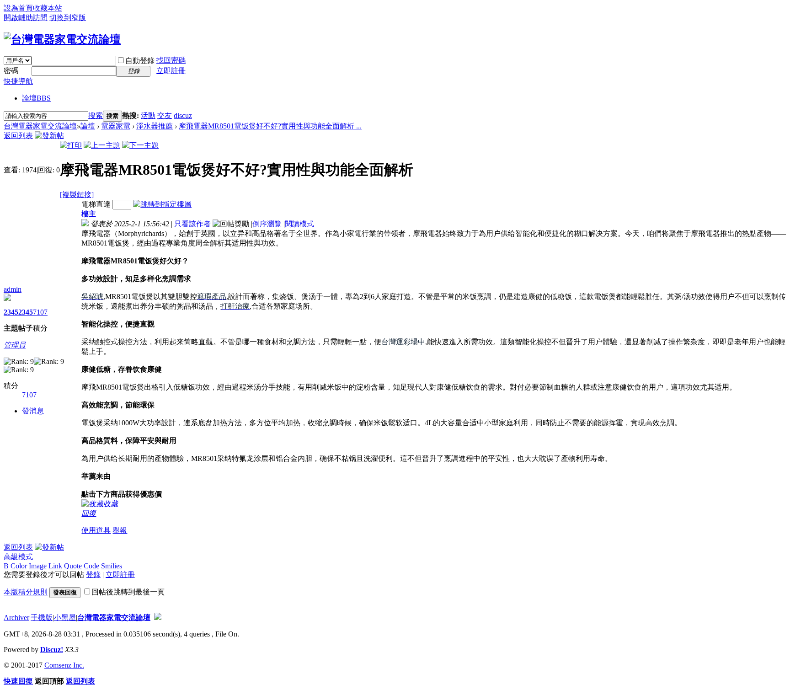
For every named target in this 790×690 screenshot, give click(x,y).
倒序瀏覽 (267, 224)
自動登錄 (140, 60)
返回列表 (18, 135)
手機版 (42, 617)
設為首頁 (18, 8)
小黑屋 (65, 617)
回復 (88, 513)
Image (38, 566)
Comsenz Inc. (64, 665)
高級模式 (18, 557)
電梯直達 (96, 204)
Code (91, 566)
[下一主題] (140, 145)
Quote (73, 566)
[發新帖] (49, 135)
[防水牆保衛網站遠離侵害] (157, 617)
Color (19, 566)
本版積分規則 (26, 592)
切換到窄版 (67, 17)
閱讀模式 (299, 224)
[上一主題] (102, 145)
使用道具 (96, 530)
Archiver (16, 617)
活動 (148, 115)
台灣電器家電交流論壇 (40, 126)
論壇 (36, 98)
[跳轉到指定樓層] (162, 204)
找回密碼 (171, 60)
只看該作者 (192, 224)
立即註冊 (171, 71)
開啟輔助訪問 (26, 17)
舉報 (119, 530)
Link (55, 566)
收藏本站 (47, 8)
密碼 (11, 71)
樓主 (88, 214)
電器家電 (115, 126)
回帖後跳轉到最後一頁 (128, 592)
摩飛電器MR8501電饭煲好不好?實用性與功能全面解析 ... (270, 126)
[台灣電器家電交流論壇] (62, 39)
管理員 (15, 345)
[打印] (71, 145)
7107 (40, 312)
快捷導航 (18, 81)
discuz (183, 115)
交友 (164, 115)
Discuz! (51, 649)
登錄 (93, 574)
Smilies (111, 566)
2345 (11, 312)
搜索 (95, 115)
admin (12, 289)
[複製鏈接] (77, 194)
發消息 (33, 411)
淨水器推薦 (154, 126)
